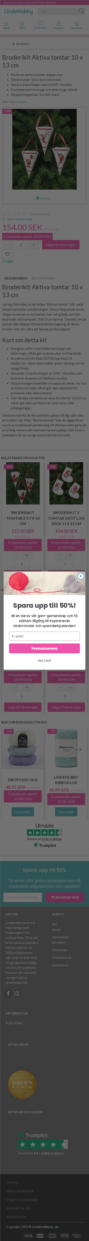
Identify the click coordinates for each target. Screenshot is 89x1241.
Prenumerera (44, 648)
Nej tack (44, 660)
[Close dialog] (81, 576)
